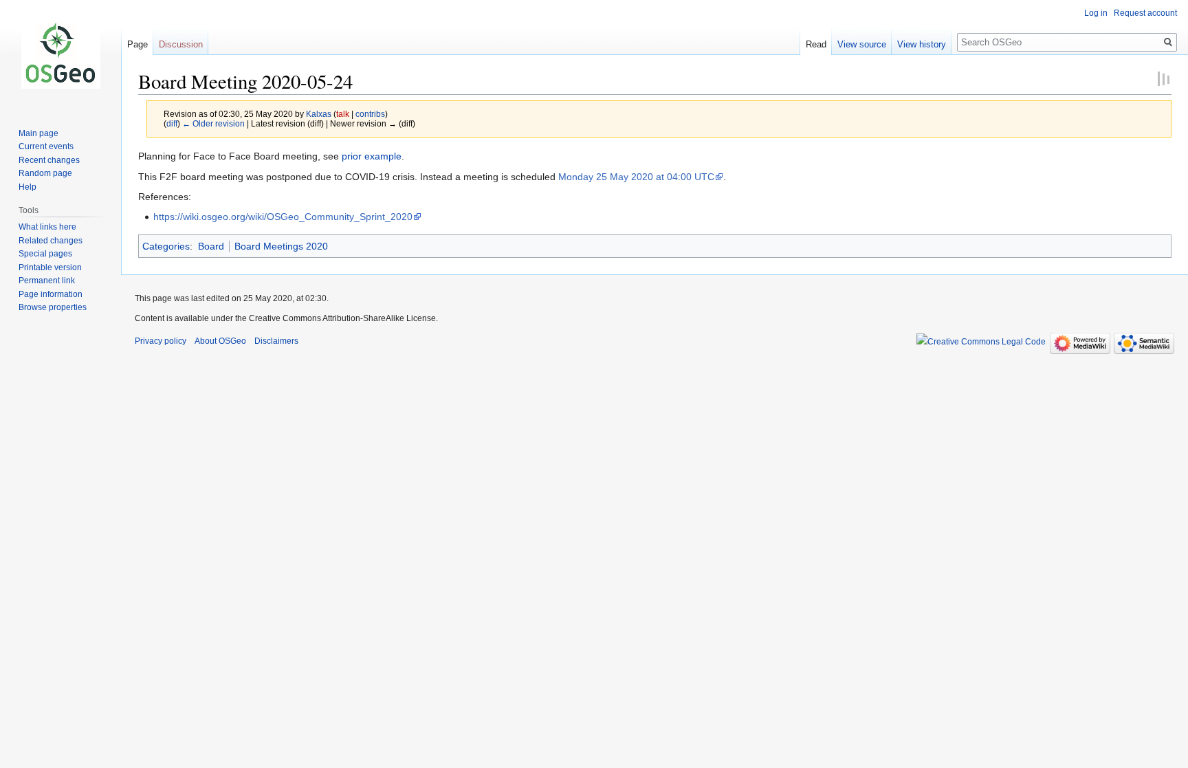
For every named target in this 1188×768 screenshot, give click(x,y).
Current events (46, 146)
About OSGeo (220, 341)
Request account (1145, 13)
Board (211, 246)
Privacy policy (160, 341)
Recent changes (49, 160)
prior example (372, 156)
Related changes (50, 240)
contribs (370, 113)
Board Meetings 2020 (281, 246)
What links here (47, 227)
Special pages (45, 254)
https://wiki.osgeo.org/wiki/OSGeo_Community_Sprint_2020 (282, 216)
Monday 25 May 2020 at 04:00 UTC (636, 176)
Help (27, 187)
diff (171, 123)
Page (137, 44)
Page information (50, 294)
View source (861, 44)
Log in (1096, 13)
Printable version (50, 267)
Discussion (181, 44)
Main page (38, 133)
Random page (45, 173)
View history (921, 44)
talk (342, 113)
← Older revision (213, 123)
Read (816, 44)
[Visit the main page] (61, 55)
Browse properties (53, 307)
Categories (166, 246)
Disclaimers (276, 341)
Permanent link (47, 280)
